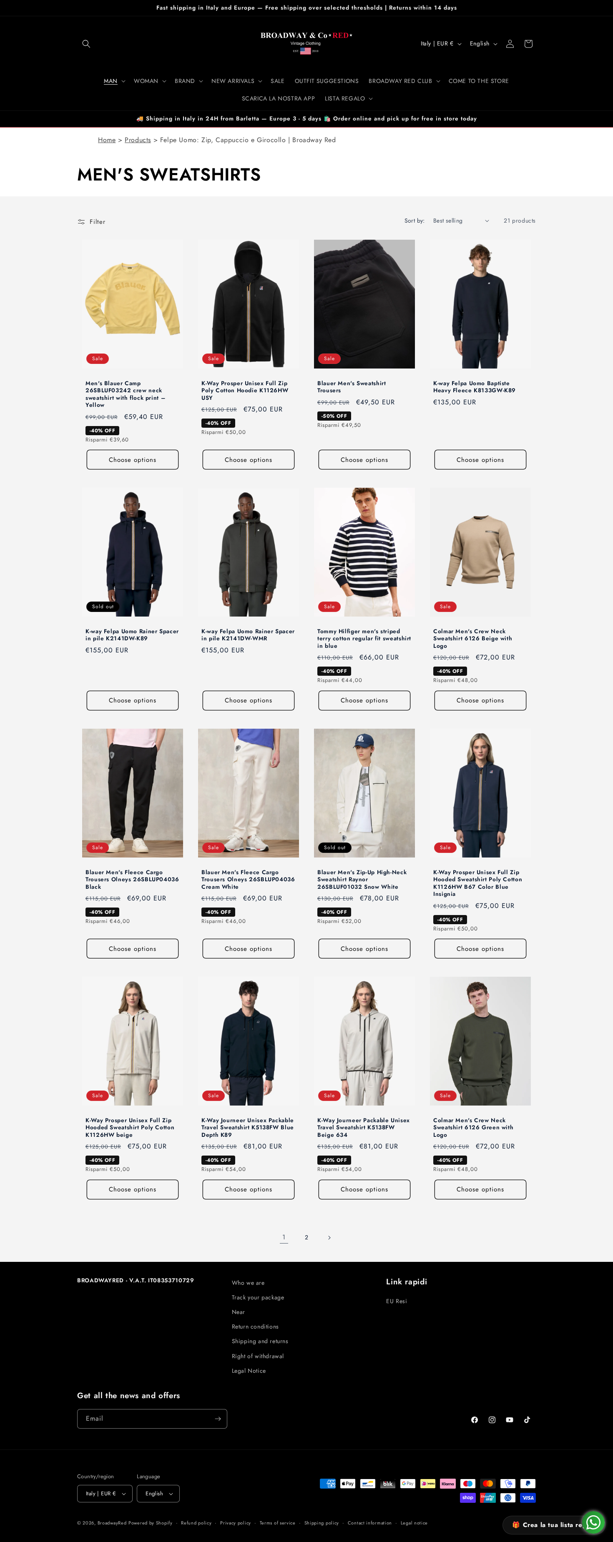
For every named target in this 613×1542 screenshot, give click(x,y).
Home (107, 140)
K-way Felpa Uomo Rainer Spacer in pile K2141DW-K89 (132, 634)
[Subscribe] (218, 1419)
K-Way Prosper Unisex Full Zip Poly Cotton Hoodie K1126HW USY (244, 390)
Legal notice (414, 1522)
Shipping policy (321, 1522)
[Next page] (329, 1238)
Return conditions (255, 1326)
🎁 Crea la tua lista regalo (554, 1524)
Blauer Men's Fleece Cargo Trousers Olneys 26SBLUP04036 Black (132, 879)
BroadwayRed (112, 1522)
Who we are (248, 1283)
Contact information (370, 1522)
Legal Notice (249, 1370)
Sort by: (414, 220)
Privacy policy (235, 1522)
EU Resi (396, 1301)
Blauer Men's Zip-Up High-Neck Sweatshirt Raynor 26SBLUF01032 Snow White (362, 879)
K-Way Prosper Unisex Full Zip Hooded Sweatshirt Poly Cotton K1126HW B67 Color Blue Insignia (477, 883)
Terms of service (278, 1522)
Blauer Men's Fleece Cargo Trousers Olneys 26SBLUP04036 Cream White (248, 879)
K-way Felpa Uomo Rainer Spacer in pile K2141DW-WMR (248, 634)
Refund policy (196, 1522)
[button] (86, 44)
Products (138, 140)
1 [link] (284, 1237)
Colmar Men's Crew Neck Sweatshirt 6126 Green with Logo (473, 1127)
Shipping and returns (260, 1341)
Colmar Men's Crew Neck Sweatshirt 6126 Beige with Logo (472, 638)
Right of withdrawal (258, 1356)
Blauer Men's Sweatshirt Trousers (351, 386)
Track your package (258, 1297)
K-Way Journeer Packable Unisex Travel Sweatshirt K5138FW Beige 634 (363, 1127)
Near (238, 1312)
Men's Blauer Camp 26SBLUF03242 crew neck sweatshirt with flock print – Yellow (125, 394)
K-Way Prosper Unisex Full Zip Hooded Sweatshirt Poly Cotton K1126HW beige (129, 1127)
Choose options (132, 459)
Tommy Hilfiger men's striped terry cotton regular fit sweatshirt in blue (364, 638)
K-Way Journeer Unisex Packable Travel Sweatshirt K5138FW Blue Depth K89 (247, 1127)
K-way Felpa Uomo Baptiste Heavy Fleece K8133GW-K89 (474, 386)
